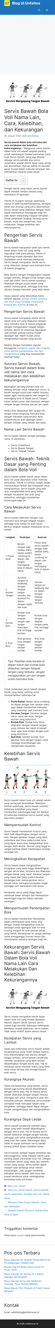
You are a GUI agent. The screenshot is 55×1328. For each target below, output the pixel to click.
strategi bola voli (33, 1194)
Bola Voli (12, 1185)
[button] (39, 10)
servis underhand (13, 1194)
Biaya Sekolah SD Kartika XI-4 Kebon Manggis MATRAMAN (24, 1275)
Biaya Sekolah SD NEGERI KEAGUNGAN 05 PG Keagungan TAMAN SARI (27, 1261)
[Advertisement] (27, 44)
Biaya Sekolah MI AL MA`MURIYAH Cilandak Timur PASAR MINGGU (23, 1282)
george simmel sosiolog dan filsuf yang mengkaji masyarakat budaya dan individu (25, 301)
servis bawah (25, 1189)
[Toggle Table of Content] (22, 180)
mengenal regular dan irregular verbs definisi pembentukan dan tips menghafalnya (27, 351)
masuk (20, 1235)
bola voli (12, 1189)
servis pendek (41, 1189)
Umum (21, 1185)
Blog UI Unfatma (26, 3)
